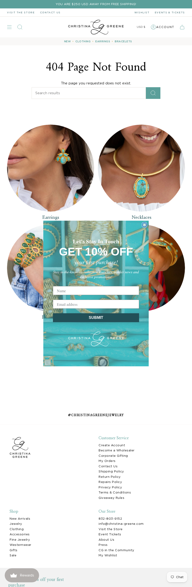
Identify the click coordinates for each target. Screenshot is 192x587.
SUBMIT (96, 318)
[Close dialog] (144, 225)
